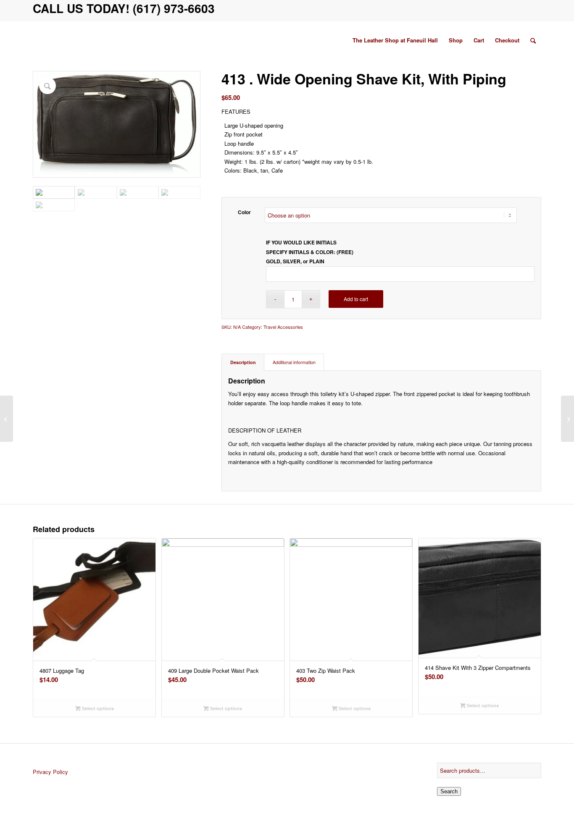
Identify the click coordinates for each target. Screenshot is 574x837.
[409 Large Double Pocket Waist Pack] (6, 419)
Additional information (294, 362)
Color (244, 212)
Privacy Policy (50, 772)
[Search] (533, 40)
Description (243, 362)
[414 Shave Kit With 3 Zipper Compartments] (567, 419)
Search (449, 791)
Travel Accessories (283, 326)
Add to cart (356, 298)
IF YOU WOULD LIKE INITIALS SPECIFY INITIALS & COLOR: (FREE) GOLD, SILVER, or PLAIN (309, 252)
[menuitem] (395, 40)
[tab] (242, 362)
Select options (97, 708)
